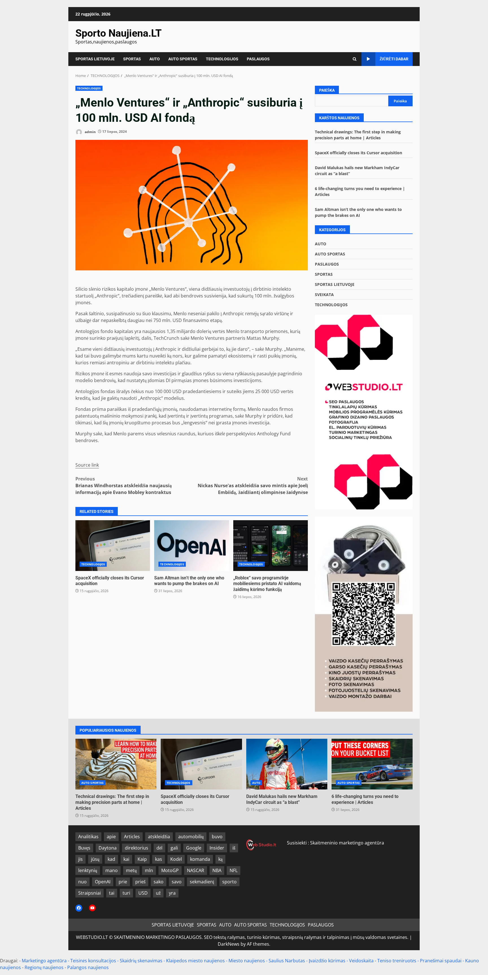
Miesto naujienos (246, 961)
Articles (132, 836)
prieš (140, 882)
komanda (200, 859)
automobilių (191, 836)
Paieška (327, 90)
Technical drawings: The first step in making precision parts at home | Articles (115, 764)
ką (220, 859)
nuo (82, 882)
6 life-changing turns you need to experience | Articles (372, 764)
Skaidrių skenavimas (141, 961)
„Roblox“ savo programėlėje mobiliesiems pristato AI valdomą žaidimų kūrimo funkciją (270, 545)
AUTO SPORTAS (182, 59)
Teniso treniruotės (396, 961)
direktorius (136, 848)
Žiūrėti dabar (394, 59)
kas (158, 859)
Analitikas (88, 836)
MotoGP (170, 870)
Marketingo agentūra (44, 961)
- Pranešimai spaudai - (441, 961)
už (158, 893)
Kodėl (176, 859)
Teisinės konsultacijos (93, 961)
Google (193, 848)
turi (126, 893)
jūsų (95, 859)
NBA (216, 870)
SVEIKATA (324, 294)
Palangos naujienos (88, 967)
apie (111, 836)
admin (90, 131)
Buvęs (84, 848)
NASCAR (195, 870)
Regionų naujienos (44, 967)
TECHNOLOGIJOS (222, 59)
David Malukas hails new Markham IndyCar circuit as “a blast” (286, 764)
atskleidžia (159, 836)
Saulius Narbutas (287, 961)
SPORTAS (132, 59)
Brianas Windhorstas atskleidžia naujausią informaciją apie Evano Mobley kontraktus (123, 485)
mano (111, 870)
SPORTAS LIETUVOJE (95, 59)
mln (149, 870)
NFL (234, 870)
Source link (87, 465)
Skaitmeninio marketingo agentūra (347, 843)
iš (233, 848)
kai (126, 859)
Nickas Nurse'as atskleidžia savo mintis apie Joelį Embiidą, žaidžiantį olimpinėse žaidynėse (253, 485)
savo (177, 882)
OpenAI (102, 882)
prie (123, 882)
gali (174, 848)
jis (80, 859)
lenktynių (87, 870)
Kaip (142, 859)
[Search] (354, 59)
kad (111, 859)
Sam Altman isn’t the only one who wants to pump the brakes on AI (191, 545)
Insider (217, 848)
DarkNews (228, 944)
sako (159, 882)
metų (131, 870)
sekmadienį (202, 882)
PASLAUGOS (258, 59)
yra (172, 893)
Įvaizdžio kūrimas (327, 961)
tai (111, 893)
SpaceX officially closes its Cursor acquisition (112, 545)
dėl (159, 848)
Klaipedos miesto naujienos (195, 961)
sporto (229, 882)
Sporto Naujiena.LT (118, 33)
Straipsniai (89, 893)
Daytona (108, 848)
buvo (217, 836)
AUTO (154, 59)
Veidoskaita (361, 961)
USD (143, 893)
